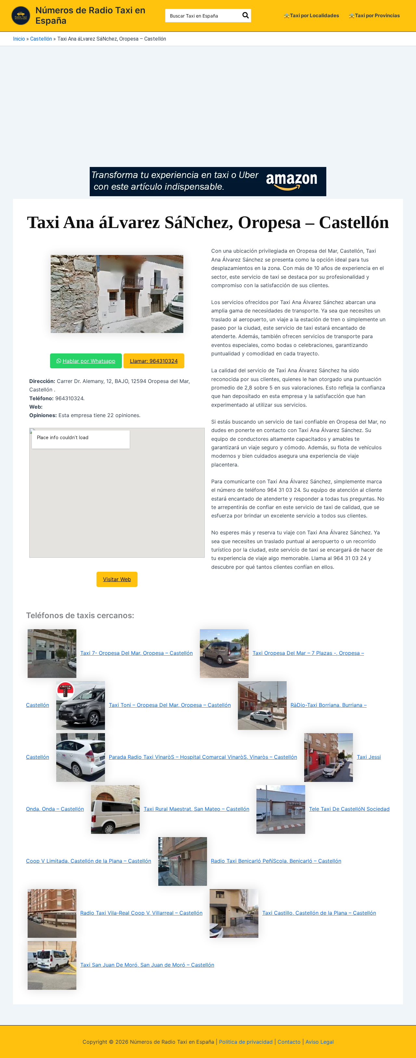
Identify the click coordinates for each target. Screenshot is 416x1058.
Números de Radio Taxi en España (90, 15)
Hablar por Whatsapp (89, 361)
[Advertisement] (208, 94)
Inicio (19, 39)
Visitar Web (117, 579)
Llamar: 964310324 (154, 361)
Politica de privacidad (246, 1042)
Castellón (41, 39)
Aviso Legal (320, 1042)
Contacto (289, 1042)
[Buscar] (246, 15)
